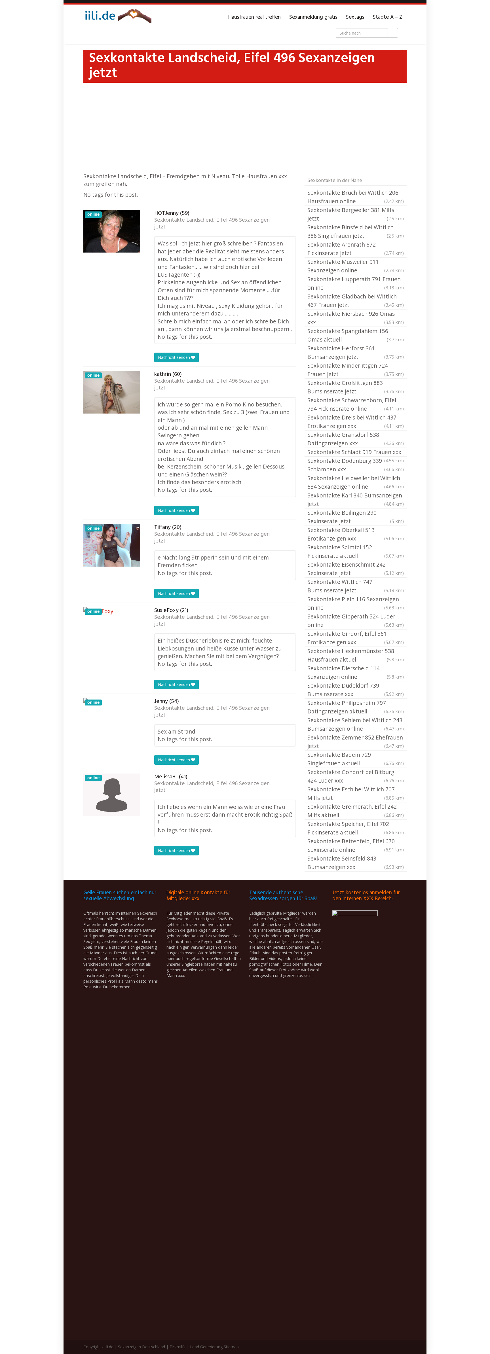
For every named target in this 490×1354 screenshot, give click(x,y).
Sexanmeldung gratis (313, 17)
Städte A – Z (387, 17)
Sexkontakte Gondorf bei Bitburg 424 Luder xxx (355, 776)
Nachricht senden (174, 357)
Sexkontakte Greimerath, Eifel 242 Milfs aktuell (355, 811)
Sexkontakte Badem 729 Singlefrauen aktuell (355, 759)
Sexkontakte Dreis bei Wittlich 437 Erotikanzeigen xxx (355, 422)
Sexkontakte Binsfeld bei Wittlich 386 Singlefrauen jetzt (355, 231)
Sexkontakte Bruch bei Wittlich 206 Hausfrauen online (355, 197)
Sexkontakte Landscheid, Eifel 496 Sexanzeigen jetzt (212, 223)
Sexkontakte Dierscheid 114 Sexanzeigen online (355, 672)
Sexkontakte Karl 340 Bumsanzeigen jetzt (355, 499)
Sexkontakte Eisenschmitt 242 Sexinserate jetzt (355, 569)
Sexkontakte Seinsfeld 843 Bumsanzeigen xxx (355, 863)
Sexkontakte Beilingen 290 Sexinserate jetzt (355, 517)
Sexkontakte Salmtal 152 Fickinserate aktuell (355, 551)
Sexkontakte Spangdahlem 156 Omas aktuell (355, 335)
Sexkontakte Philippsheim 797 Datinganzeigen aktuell (355, 707)
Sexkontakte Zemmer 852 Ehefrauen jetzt (355, 742)
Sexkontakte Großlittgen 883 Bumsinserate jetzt (355, 387)
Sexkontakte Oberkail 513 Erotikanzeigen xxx (355, 534)
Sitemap (231, 1346)
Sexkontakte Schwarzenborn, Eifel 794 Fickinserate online (355, 404)
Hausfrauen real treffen (254, 17)
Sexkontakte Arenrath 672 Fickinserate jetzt (355, 249)
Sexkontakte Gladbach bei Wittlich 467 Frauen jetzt (355, 301)
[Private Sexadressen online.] (117, 17)
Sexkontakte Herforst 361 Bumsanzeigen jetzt (355, 352)
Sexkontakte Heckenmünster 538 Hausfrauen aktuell (355, 655)
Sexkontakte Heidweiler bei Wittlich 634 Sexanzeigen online (355, 482)
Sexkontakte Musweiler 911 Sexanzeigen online (355, 266)
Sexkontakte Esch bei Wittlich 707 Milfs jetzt (355, 793)
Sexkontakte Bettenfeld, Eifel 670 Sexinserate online (355, 845)
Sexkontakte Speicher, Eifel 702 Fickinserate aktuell (355, 828)
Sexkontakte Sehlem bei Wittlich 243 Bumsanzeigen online (355, 724)
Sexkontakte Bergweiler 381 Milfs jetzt (355, 214)
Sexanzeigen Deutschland (141, 1346)
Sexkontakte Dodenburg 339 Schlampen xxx (355, 465)
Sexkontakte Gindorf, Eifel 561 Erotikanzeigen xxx (355, 638)
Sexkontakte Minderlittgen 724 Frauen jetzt (355, 370)
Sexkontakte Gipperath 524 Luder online (355, 621)
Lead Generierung (206, 1346)
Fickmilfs (177, 1346)
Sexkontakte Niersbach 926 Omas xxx (355, 318)
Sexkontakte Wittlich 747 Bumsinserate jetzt (355, 586)
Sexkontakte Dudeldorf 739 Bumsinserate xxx (355, 690)
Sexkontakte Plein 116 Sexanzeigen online (355, 603)
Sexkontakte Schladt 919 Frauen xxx (355, 452)
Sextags (355, 17)
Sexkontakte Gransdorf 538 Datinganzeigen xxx (355, 439)
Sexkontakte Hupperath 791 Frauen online (355, 283)
